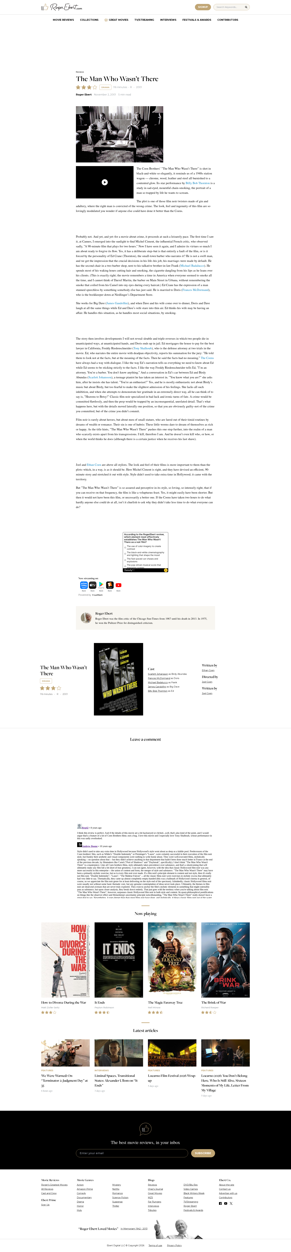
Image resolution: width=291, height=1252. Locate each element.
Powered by (84, 595)
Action (80, 1184)
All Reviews (47, 1189)
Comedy (81, 1193)
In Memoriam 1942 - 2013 (134, 1228)
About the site (226, 1184)
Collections (89, 19)
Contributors (227, 19)
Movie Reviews (63, 19)
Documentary (84, 1197)
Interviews (168, 19)
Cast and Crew (49, 1193)
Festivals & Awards (196, 19)
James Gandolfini (117, 303)
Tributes (152, 1210)
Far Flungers (154, 1201)
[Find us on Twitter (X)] (231, 1203)
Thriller (115, 1206)
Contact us (225, 1189)
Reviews (80, 72)
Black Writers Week (194, 1193)
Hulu (79, 1210)
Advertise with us (228, 1193)
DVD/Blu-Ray (191, 1184)
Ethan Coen (94, 465)
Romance (117, 1193)
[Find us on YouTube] (225, 1203)
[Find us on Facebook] (220, 1203)
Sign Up (45, 1204)
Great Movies (118, 19)
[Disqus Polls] (145, 785)
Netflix (115, 1189)
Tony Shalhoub (143, 348)
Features (188, 1197)
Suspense (117, 1201)
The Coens (207, 358)
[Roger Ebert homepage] (61, 7)
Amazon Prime (85, 1189)
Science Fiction (120, 1197)
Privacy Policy (174, 1245)
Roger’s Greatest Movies (54, 1184)
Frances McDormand (195, 290)
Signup (203, 7)
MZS (150, 1197)
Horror (80, 1206)
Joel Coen (207, 682)
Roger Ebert (84, 94)
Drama (105, 87)
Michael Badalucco (192, 265)
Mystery (116, 1184)
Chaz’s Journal (155, 1189)
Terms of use (155, 1245)
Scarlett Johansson (100, 377)
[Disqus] (145, 860)
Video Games (191, 1189)
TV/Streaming (144, 19)
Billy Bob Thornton (198, 183)
